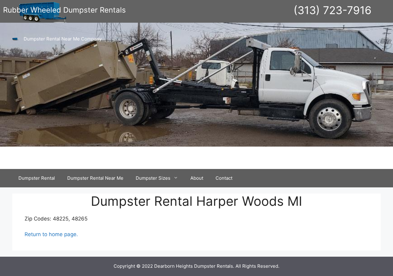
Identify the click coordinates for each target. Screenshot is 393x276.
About (196, 178)
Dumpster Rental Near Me (95, 178)
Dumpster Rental (36, 178)
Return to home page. (51, 234)
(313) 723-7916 (333, 10)
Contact (224, 178)
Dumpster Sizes (153, 178)
